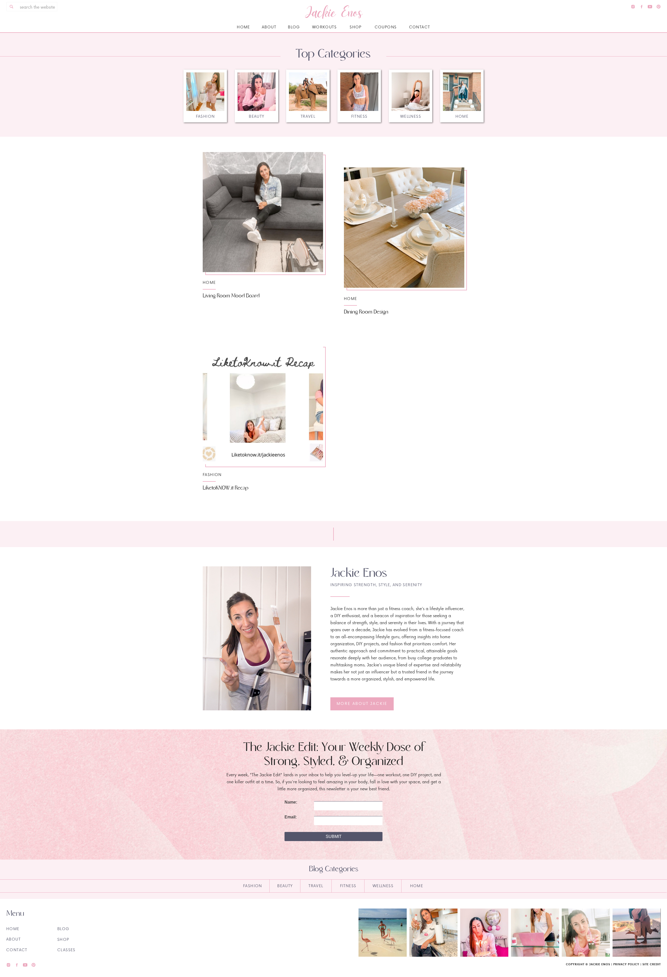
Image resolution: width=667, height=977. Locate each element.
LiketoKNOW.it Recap (225, 488)
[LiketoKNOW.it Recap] (263, 404)
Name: (291, 802)
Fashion (212, 474)
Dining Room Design (366, 312)
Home (209, 282)
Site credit (652, 964)
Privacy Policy (626, 964)
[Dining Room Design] (404, 227)
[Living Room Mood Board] (263, 212)
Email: (291, 817)
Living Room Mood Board (231, 296)
